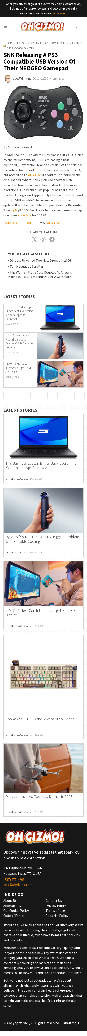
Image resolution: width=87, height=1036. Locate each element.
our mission (59, 13)
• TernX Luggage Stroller (25, 266)
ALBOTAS (35, 175)
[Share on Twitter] (34, 239)
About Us (10, 900)
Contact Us (54, 900)
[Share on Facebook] (52, 239)
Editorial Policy (57, 915)
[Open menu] (5, 26)
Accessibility (12, 905)
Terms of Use (55, 910)
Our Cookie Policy (16, 910)
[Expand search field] (78, 26)
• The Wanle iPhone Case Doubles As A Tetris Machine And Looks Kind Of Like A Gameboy (40, 274)
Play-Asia (24, 215)
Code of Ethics (13, 915)
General (20, 43)
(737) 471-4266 (13, 879)
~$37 (14, 210)
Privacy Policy (56, 905)
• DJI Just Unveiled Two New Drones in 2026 (39, 261)
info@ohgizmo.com (17, 884)
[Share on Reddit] (43, 239)
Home (10, 43)
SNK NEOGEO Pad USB (21, 223)
